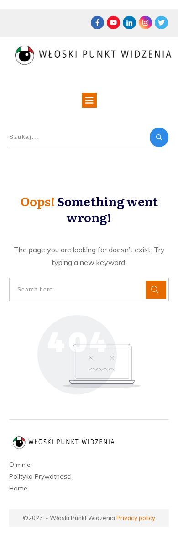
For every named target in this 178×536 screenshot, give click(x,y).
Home (18, 488)
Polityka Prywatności (40, 476)
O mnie (20, 464)
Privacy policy (135, 517)
